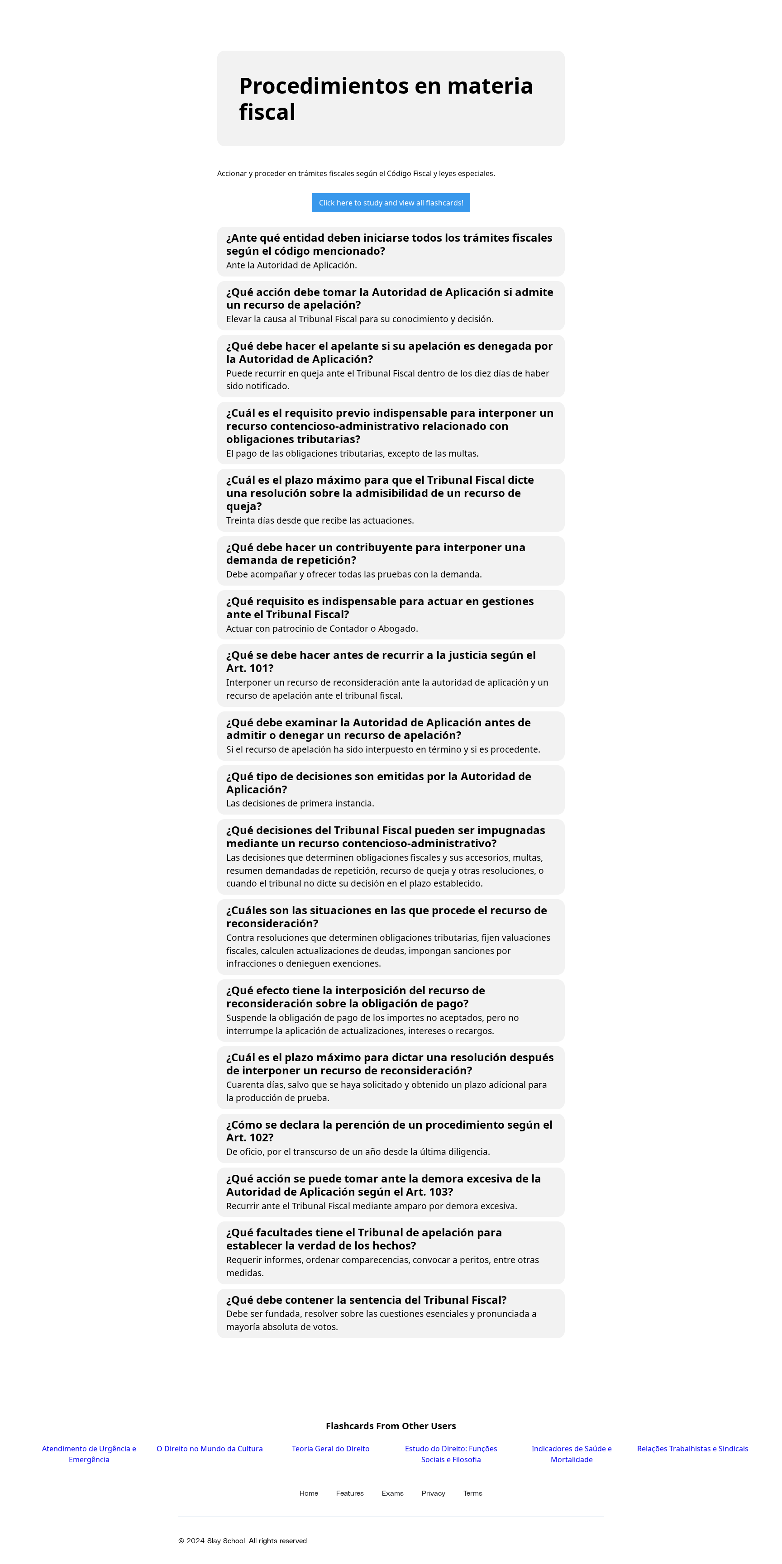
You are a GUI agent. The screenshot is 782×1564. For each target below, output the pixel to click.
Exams (393, 1492)
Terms (472, 1492)
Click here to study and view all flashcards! (391, 203)
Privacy (433, 1492)
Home (309, 1492)
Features (350, 1492)
